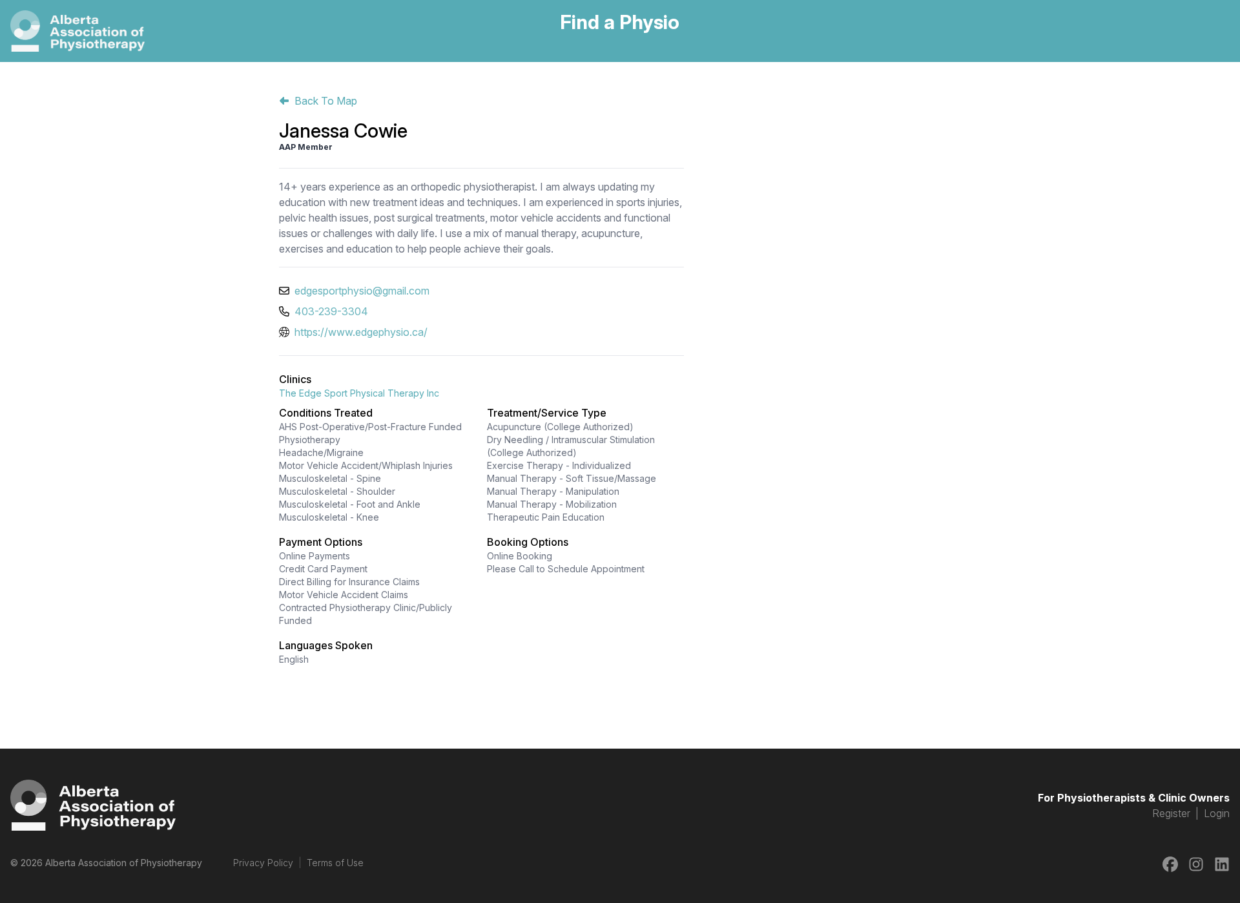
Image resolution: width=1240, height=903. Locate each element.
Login (1217, 813)
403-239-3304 (331, 311)
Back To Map (325, 100)
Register (1171, 813)
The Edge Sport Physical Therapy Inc (359, 393)
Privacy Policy (263, 862)
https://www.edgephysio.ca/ (361, 332)
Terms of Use (335, 862)
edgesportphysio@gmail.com (361, 290)
